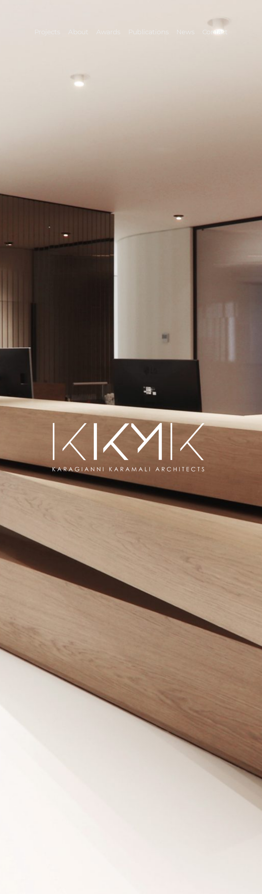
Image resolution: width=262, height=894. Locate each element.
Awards (108, 32)
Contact (215, 32)
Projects (47, 32)
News (185, 32)
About (78, 32)
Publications (148, 32)
